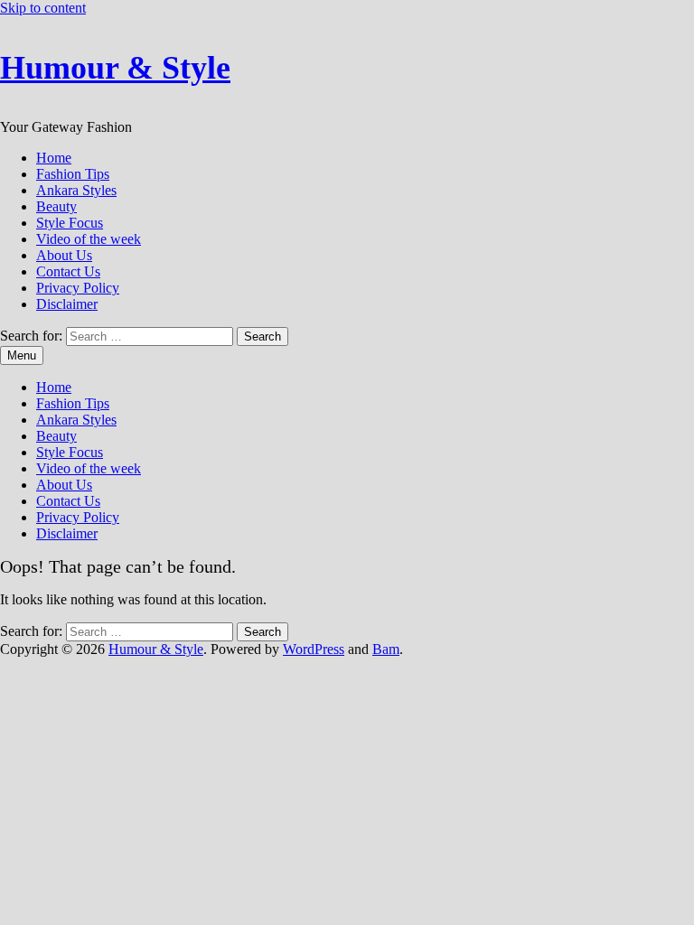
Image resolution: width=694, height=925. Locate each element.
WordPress (313, 649)
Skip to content (43, 7)
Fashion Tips (72, 174)
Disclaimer (67, 304)
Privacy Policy (77, 287)
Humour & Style (115, 68)
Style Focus (69, 222)
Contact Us (68, 271)
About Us (64, 255)
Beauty (56, 206)
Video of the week (88, 239)
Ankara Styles (76, 190)
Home (53, 157)
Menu (21, 355)
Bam (385, 649)
